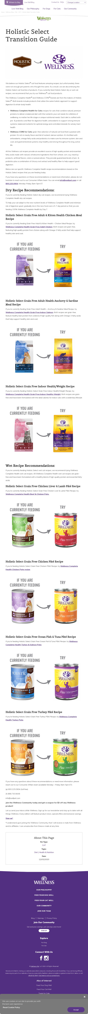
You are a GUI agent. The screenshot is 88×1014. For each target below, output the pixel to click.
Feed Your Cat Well (44, 900)
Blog (33, 918)
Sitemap (40, 918)
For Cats (57, 8)
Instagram (46, 958)
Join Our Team (44, 911)
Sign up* (9, 818)
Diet (36, 852)
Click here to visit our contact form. (49, 975)
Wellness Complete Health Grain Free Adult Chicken (29, 227)
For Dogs (46, 8)
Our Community (70, 8)
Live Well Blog (17, 8)
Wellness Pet (35, 966)
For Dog (44, 942)
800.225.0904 (12, 183)
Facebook (41, 958)
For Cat (44, 945)
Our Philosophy (33, 8)
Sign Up (44, 930)
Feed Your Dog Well (44, 895)
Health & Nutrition (46, 852)
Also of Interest (44, 980)
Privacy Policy (52, 918)
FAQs (62, 2)
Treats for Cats (44, 993)
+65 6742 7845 (33, 975)
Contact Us (55, 2)
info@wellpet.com (68, 180)
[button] (84, 997)
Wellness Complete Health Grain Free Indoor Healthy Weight (33, 394)
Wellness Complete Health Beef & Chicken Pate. (27, 494)
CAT (44, 845)
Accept (76, 1010)
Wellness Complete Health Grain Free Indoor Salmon (29, 312)
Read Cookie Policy (11, 1007)
